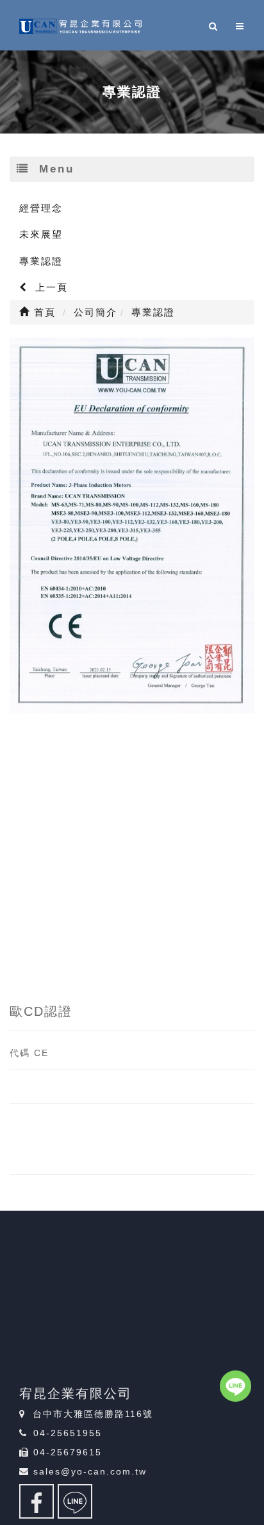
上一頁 (49, 287)
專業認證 (41, 261)
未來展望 (41, 234)
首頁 (43, 312)
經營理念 (41, 208)
